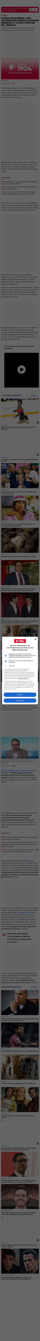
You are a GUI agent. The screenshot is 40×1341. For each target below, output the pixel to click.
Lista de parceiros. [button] (23, 678)
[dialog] (20, 670)
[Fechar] (35, 639)
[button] (20, 666)
